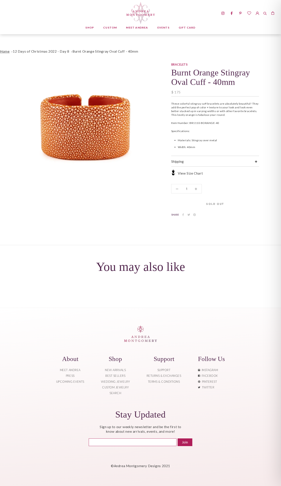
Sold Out (215, 204)
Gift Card (187, 27)
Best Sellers (115, 375)
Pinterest (208, 381)
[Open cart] (272, 12)
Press (70, 375)
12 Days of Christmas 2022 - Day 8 (41, 51)
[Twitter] (188, 214)
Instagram (209, 370)
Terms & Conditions (164, 381)
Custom (110, 27)
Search (115, 393)
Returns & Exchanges (164, 375)
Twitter (207, 387)
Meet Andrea (137, 27)
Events (163, 27)
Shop (89, 27)
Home (4, 51)
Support (164, 370)
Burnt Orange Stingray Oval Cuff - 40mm (105, 51)
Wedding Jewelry (115, 381)
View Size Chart (190, 173)
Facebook (209, 375)
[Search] (265, 12)
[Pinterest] (194, 214)
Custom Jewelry (115, 387)
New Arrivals (115, 370)
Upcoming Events (70, 381)
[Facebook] (183, 214)
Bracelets (179, 64)
